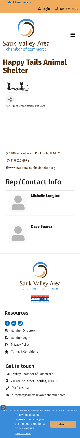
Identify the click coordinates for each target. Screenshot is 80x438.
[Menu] (72, 34)
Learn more (23, 433)
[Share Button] (10, 99)
